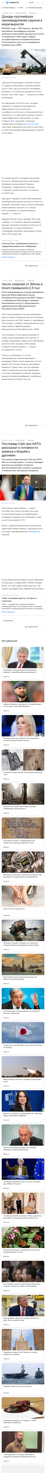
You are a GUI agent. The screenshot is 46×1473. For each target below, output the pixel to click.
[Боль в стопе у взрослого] (23, 902)
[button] (23, 62)
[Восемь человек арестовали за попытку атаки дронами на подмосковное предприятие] (23, 867)
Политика (32, 13)
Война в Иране (9, 8)
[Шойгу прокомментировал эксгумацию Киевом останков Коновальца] (23, 1140)
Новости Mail (19, 440)
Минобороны (34, 531)
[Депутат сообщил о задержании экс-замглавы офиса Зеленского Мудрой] (23, 1106)
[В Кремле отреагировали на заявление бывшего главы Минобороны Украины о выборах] (23, 663)
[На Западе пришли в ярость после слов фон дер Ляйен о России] (23, 1174)
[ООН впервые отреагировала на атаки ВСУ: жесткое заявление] (23, 1004)
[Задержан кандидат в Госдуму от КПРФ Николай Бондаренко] (23, 1413)
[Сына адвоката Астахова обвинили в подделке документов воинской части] (23, 1447)
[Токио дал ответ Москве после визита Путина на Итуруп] (23, 1038)
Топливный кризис (35, 8)
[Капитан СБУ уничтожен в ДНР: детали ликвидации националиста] (23, 799)
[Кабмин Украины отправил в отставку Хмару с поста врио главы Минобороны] (23, 697)
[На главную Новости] (14, 2)
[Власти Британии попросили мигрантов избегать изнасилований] (23, 970)
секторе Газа (32, 124)
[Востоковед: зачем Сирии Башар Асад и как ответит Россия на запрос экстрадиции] (23, 1277)
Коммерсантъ (19, 280)
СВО (21, 8)
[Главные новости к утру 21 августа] (23, 1379)
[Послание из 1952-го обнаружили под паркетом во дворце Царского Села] (23, 833)
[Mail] (7, 2)
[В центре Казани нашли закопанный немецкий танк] (23, 765)
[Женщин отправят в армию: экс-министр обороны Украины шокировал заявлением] (23, 936)
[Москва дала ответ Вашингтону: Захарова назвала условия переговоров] (23, 731)
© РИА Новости (21, 13)
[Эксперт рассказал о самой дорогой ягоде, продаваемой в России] (23, 1243)
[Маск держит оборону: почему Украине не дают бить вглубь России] (23, 1311)
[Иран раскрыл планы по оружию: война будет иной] (23, 1072)
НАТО (22, 520)
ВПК (12, 121)
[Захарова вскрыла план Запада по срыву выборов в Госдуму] (23, 1345)
